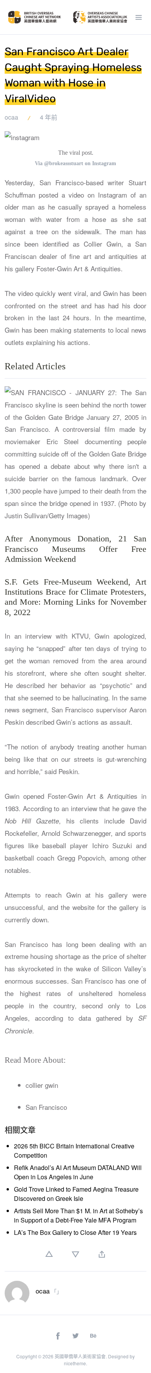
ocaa (11, 117)
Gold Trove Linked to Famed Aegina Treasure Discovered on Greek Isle (76, 1194)
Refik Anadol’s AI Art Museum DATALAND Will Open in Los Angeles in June (78, 1172)
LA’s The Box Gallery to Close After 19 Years (75, 1232)
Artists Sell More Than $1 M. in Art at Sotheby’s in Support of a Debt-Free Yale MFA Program (78, 1215)
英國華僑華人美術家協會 (80, 1356)
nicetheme (75, 1363)
